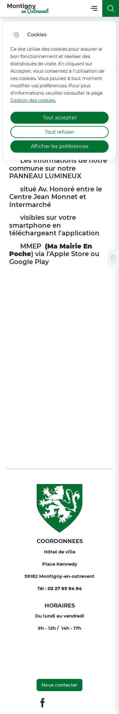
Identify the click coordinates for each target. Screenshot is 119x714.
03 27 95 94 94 (65, 588)
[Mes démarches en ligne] (113, 258)
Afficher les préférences (59, 146)
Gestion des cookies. (33, 100)
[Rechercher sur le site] (110, 8)
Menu (93, 8)
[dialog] (59, 90)
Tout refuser (59, 132)
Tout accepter (60, 118)
